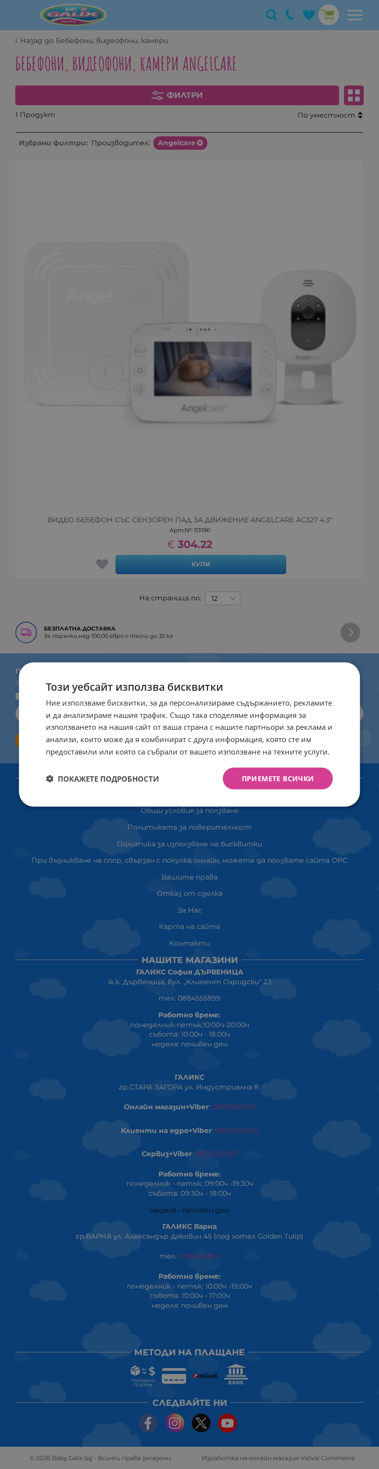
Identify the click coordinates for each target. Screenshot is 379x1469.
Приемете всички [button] (278, 778)
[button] (102, 778)
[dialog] (189, 734)
